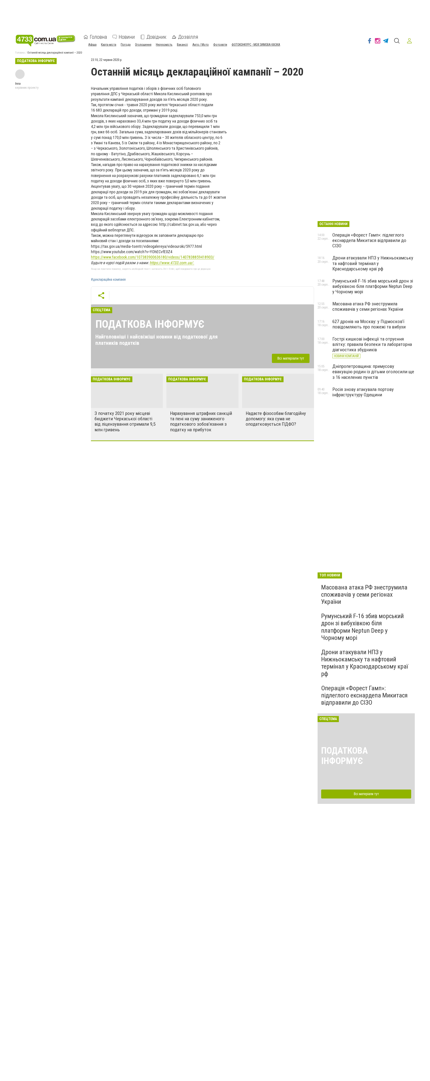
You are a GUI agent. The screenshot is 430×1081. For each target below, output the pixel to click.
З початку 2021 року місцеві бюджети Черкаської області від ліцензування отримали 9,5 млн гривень (125, 421)
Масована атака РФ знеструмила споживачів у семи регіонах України (367, 306)
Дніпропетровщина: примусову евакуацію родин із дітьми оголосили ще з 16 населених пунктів (373, 372)
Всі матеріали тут (290, 358)
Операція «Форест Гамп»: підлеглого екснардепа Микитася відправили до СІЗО (369, 240)
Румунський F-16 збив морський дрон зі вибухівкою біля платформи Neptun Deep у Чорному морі (372, 286)
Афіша (92, 44)
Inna (18, 84)
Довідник (156, 37)
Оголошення (143, 44)
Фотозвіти (220, 44)
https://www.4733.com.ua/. (172, 262)
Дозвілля (188, 37)
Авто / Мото (200, 44)
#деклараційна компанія (108, 280)
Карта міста (108, 44)
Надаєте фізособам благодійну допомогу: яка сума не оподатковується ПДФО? (276, 419)
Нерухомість (164, 44)
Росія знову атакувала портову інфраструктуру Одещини (363, 392)
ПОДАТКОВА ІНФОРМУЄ (149, 324)
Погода (126, 44)
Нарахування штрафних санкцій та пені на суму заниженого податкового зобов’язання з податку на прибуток (201, 421)
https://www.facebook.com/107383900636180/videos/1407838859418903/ (152, 257)
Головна (98, 37)
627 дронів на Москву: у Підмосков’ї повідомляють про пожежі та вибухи (369, 324)
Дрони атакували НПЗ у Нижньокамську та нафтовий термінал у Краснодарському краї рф (372, 263)
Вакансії (182, 44)
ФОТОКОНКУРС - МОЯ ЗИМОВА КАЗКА (256, 44)
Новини (127, 37)
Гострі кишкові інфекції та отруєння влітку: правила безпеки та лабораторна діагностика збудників (372, 344)
